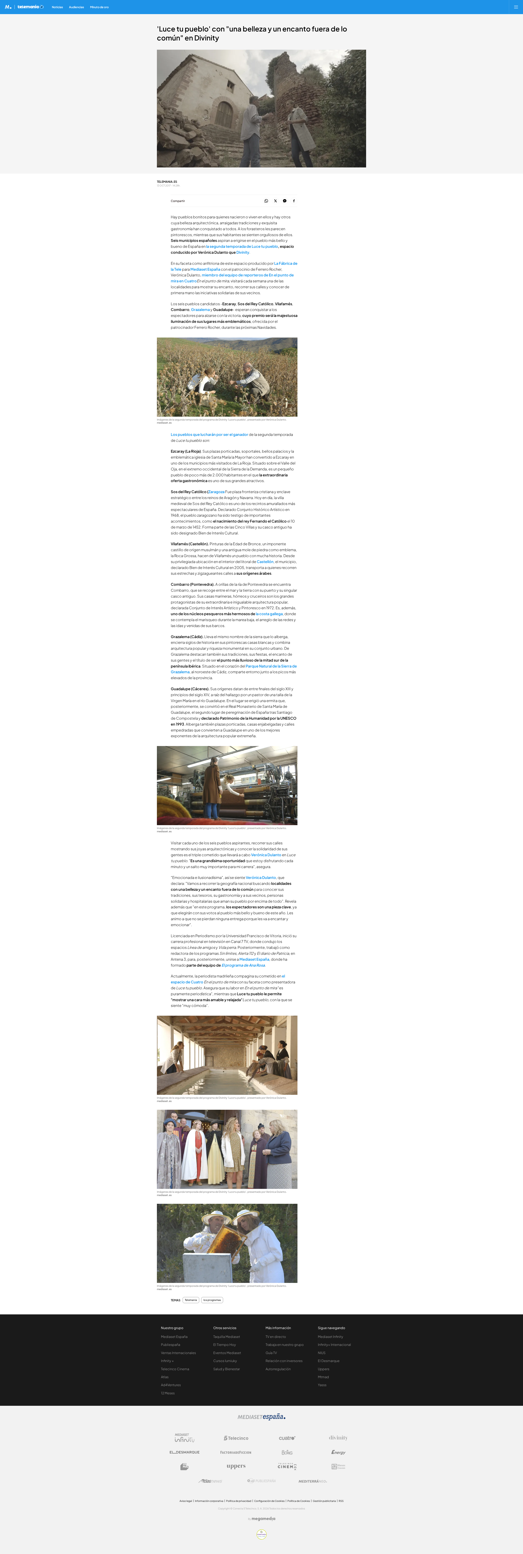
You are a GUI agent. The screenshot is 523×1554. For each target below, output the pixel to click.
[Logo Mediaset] (261, 1419)
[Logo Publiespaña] (261, 1481)
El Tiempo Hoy (224, 1344)
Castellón (265, 561)
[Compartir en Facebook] (293, 201)
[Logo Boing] (287, 1452)
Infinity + (167, 1361)
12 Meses (168, 1393)
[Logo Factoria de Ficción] (235, 1452)
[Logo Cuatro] (287, 1438)
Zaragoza (216, 491)
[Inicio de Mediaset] (8, 7)
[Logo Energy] (338, 1452)
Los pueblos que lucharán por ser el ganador (209, 434)
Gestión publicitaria (324, 1500)
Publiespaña (170, 1344)
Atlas (165, 1377)
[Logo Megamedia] (263, 1518)
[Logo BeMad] (184, 1467)
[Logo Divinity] (338, 1438)
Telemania (191, 1300)
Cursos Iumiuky (225, 1361)
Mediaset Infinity (330, 1336)
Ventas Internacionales (178, 1353)
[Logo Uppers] (236, 1467)
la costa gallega (269, 613)
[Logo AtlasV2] (210, 1481)
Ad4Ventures (171, 1385)
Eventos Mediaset (227, 1353)
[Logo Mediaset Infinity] (184, 1438)
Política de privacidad (238, 1500)
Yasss (322, 1385)
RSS (341, 1500)
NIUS (321, 1353)
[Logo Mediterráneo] (312, 1481)
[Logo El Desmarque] (184, 1452)
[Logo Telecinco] (236, 1438)
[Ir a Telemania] (31, 7)
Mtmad (323, 1377)
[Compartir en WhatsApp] (266, 201)
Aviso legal (186, 1500)
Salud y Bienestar (226, 1369)
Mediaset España (254, 959)
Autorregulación (278, 1369)
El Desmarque (329, 1361)
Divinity (242, 252)
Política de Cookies (298, 1500)
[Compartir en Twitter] (275, 201)
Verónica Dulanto (266, 854)
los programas (212, 1300)
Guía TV (271, 1353)
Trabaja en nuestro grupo (285, 1344)
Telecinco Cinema (175, 1369)
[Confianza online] (262, 1538)
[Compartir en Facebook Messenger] (284, 201)
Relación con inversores (284, 1361)
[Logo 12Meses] (338, 1466)
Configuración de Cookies (269, 1500)
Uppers (323, 1369)
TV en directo (276, 1336)
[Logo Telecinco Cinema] (287, 1466)
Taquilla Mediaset (226, 1336)
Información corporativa (209, 1500)
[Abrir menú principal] (516, 7)
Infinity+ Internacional (334, 1344)
